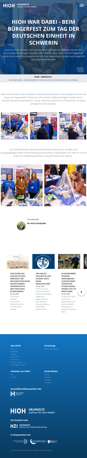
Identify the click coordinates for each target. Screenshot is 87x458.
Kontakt (13, 354)
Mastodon (47, 382)
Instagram (48, 380)
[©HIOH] (43, 125)
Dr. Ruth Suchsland (36, 223)
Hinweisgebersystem (18, 365)
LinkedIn (14, 377)
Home (36, 77)
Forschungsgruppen (51, 349)
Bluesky (47, 374)
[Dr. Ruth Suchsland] (22, 224)
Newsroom (46, 77)
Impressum (15, 359)
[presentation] (81, 292)
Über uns (14, 349)
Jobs (12, 374)
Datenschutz (15, 357)
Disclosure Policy (16, 362)
